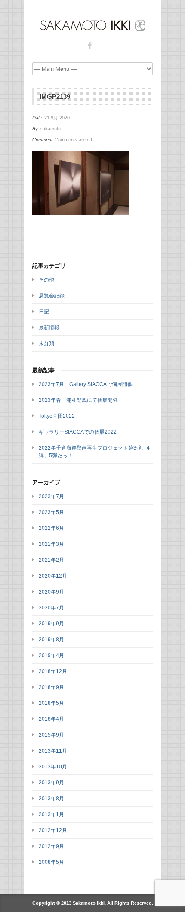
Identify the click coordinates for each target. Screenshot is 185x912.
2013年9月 (51, 783)
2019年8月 (51, 640)
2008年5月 (51, 862)
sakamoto (50, 128)
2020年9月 (51, 592)
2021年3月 (51, 544)
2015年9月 (51, 735)
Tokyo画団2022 (57, 416)
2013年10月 (53, 767)
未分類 (46, 343)
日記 (44, 312)
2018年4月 (51, 719)
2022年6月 (51, 528)
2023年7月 (51, 496)
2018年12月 (53, 671)
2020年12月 (53, 576)
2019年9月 (51, 624)
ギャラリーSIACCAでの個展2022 (78, 432)
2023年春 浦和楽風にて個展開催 (78, 400)
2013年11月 (53, 751)
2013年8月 (51, 799)
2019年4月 (51, 655)
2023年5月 (51, 512)
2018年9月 (51, 687)
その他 (46, 280)
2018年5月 (51, 703)
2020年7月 (51, 608)
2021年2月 (51, 560)
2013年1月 (51, 814)
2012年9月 (51, 846)
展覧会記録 (52, 296)
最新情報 (49, 327)
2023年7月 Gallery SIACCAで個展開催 (86, 384)
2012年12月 (53, 830)
